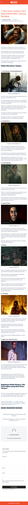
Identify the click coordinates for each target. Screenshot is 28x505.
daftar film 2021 (10, 407)
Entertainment (4, 21)
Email (3, 473)
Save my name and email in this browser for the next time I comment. (13, 481)
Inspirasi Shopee (6, 19)
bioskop (3, 407)
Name (3, 467)
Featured (11, 21)
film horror (18, 407)
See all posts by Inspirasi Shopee (14, 438)
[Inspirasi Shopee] (14, 2)
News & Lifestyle (18, 21)
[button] (1, 2)
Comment (4, 456)
